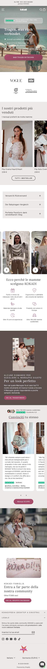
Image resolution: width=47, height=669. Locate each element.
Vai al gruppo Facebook (17, 600)
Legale (5, 618)
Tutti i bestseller (23, 178)
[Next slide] (26, 495)
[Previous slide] (21, 495)
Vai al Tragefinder (15, 398)
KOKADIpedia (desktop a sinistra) (21, 612)
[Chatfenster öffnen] (42, 664)
